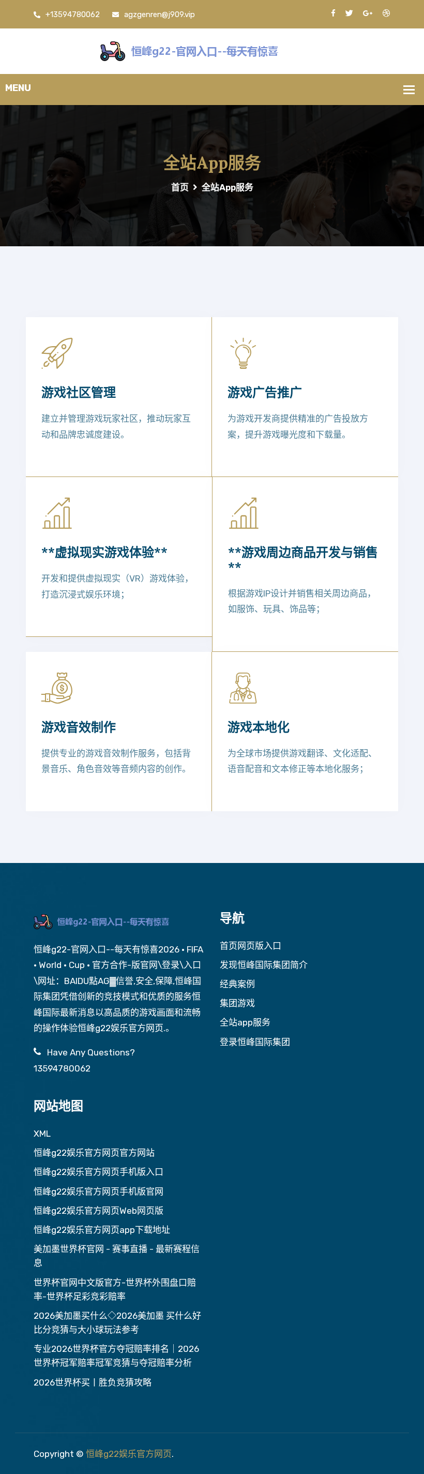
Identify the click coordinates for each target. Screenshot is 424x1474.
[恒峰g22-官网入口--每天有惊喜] (212, 50)
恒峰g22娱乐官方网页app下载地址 (102, 1230)
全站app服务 (245, 1022)
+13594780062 (73, 14)
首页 (180, 187)
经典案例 (237, 984)
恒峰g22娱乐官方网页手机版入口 (98, 1172)
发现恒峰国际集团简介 (264, 965)
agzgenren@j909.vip (159, 14)
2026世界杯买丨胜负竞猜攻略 (93, 1382)
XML (42, 1133)
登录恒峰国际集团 (255, 1042)
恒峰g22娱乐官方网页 (129, 1454)
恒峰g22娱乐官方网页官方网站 (94, 1153)
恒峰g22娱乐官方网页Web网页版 (98, 1210)
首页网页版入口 (250, 946)
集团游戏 (237, 1003)
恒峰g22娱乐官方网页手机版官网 (98, 1191)
